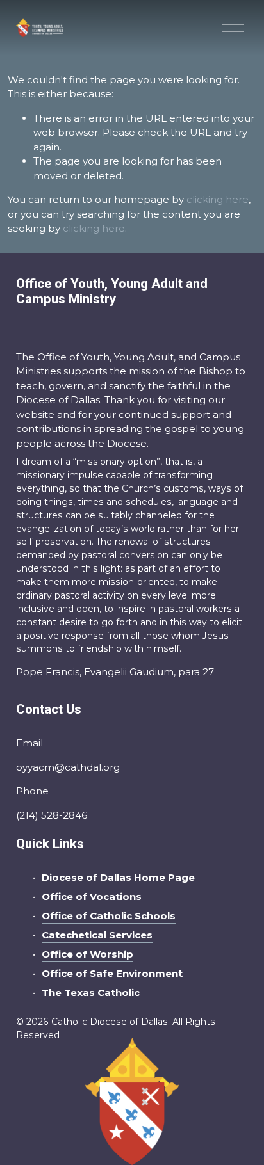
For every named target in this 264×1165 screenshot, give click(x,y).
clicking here (217, 199)
